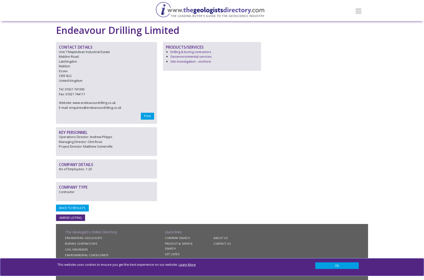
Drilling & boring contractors (190, 52)
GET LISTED (172, 254)
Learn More (187, 264)
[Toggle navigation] (358, 10)
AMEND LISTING (70, 217)
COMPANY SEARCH (177, 238)
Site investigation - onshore (190, 61)
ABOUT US (220, 238)
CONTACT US (222, 243)
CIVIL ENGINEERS (76, 249)
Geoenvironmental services (191, 56)
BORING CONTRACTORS (81, 243)
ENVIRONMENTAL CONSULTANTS (86, 255)
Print (147, 116)
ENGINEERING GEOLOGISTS (83, 238)
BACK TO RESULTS (72, 208)
